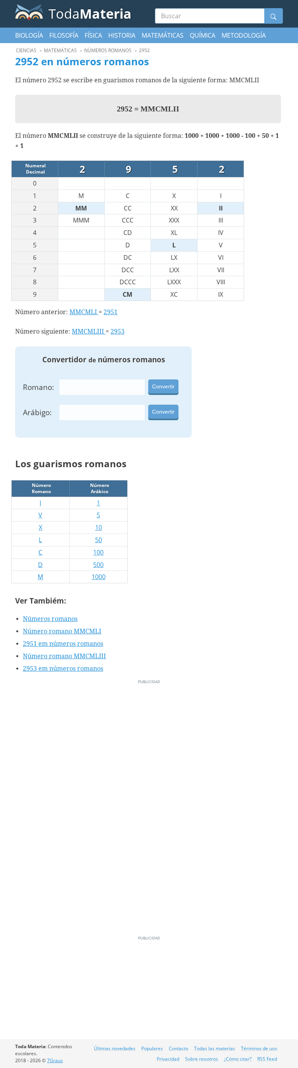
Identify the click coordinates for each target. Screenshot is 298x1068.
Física (93, 35)
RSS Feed (267, 1059)
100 (98, 552)
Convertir (163, 386)
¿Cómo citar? (237, 1059)
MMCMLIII (89, 331)
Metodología (244, 35)
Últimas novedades (114, 1048)
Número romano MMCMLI (62, 631)
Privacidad (168, 1059)
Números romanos (50, 619)
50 (98, 540)
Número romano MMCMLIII (64, 656)
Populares (152, 1048)
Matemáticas (163, 35)
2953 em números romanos (63, 668)
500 (98, 564)
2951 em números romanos (63, 643)
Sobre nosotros (201, 1059)
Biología (29, 35)
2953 (118, 331)
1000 (99, 576)
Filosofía (63, 35)
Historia (121, 35)
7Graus (55, 1060)
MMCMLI (84, 312)
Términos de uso (259, 1048)
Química (202, 35)
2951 (111, 312)
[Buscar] (273, 16)
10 (98, 527)
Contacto (178, 1048)
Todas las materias (214, 1048)
